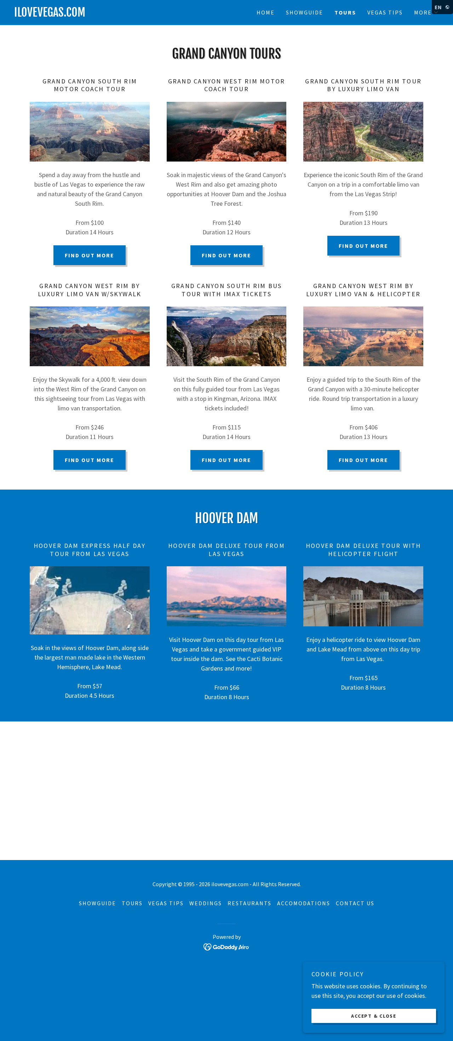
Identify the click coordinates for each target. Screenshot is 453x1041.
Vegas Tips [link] (385, 12)
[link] (120, 14)
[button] (426, 12)
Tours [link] (345, 12)
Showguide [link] (304, 12)
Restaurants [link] (249, 903)
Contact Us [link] (355, 903)
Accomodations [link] (303, 903)
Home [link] (266, 12)
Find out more (89, 255)
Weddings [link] (205, 903)
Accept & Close (373, 1015)
